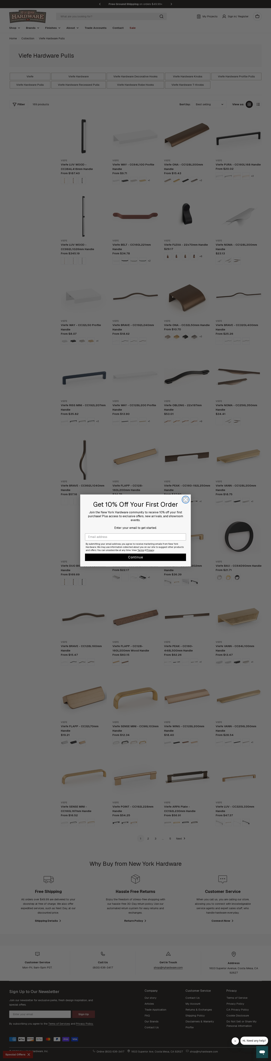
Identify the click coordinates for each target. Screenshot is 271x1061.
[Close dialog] (185, 499)
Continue (135, 557)
